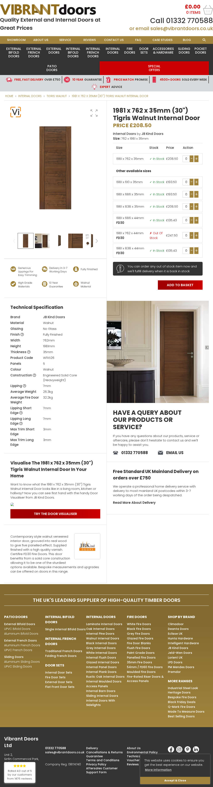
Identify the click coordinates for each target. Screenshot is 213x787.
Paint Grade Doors (141, 653)
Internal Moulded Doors (103, 681)
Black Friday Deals (182, 702)
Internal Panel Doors (101, 667)
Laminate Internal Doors (104, 624)
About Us (40, 40)
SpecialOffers (154, 68)
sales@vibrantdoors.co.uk (181, 28)
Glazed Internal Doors (102, 662)
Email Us (174, 452)
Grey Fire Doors (138, 634)
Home (9, 96)
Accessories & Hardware (163, 51)
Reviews (89, 40)
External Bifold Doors (13, 52)
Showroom (16, 40)
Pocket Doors (200, 51)
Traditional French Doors (63, 651)
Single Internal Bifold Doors (65, 629)
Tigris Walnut (57, 96)
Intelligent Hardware (183, 643)
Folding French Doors (61, 656)
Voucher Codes (138, 760)
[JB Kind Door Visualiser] (55, 504)
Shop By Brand (181, 617)
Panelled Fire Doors (141, 657)
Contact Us (114, 40)
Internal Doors (113, 51)
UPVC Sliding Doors (18, 666)
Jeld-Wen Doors (180, 653)
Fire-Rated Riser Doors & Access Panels (145, 679)
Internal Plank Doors (101, 672)
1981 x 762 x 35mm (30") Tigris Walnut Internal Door (110, 96)
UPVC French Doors (18, 650)
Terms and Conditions (102, 760)
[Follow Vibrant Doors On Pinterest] (189, 751)
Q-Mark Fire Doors (181, 707)
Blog (187, 40)
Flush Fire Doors (138, 648)
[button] (94, 113)
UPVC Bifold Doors (17, 629)
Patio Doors (51, 68)
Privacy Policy (96, 764)
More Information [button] (158, 770)
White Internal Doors (101, 653)
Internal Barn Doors (100, 691)
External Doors (53, 51)
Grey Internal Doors (101, 648)
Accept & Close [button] (175, 780)
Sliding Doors (184, 51)
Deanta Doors (178, 629)
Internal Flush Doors (101, 657)
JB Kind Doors (54, 317)
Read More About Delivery (134, 502)
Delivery (92, 748)
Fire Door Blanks (139, 643)
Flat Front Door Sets (59, 687)
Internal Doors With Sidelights (100, 702)
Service (65, 40)
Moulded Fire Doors (141, 672)
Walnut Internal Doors (102, 638)
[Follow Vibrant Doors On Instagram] (180, 751)
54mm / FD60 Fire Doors (145, 667)
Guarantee (87, 80)
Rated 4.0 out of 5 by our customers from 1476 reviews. (19, 775)
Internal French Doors (93, 52)
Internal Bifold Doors (73, 52)
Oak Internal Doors (100, 629)
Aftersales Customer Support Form (102, 770)
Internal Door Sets (58, 672)
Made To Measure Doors (186, 711)
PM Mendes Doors (181, 667)
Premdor (174, 672)
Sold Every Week (183, 80)
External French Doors (33, 52)
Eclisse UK (175, 634)
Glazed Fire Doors (140, 638)
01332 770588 (189, 21)
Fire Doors (129, 51)
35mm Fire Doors (139, 662)
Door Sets (144, 51)
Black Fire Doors (139, 629)
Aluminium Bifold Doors (21, 634)
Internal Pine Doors (100, 634)
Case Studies (162, 40)
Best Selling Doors (181, 716)
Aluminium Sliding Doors (22, 662)
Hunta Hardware (180, 638)
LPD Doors (175, 662)
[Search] (204, 40)
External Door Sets (58, 682)
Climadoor (176, 624)
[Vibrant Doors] (53, 9)
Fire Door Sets (55, 677)
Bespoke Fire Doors (182, 697)
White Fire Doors (139, 624)
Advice (111, 87)
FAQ (138, 40)
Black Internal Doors (101, 643)
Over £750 (37, 80)
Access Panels (97, 686)
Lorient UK (175, 657)
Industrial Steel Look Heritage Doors (183, 690)
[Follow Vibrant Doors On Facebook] (172, 751)
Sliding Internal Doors (102, 696)
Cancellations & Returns (104, 752)
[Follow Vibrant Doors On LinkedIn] (197, 751)
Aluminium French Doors (22, 645)
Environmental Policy (142, 752)
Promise (131, 80)
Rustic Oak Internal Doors (105, 677)
